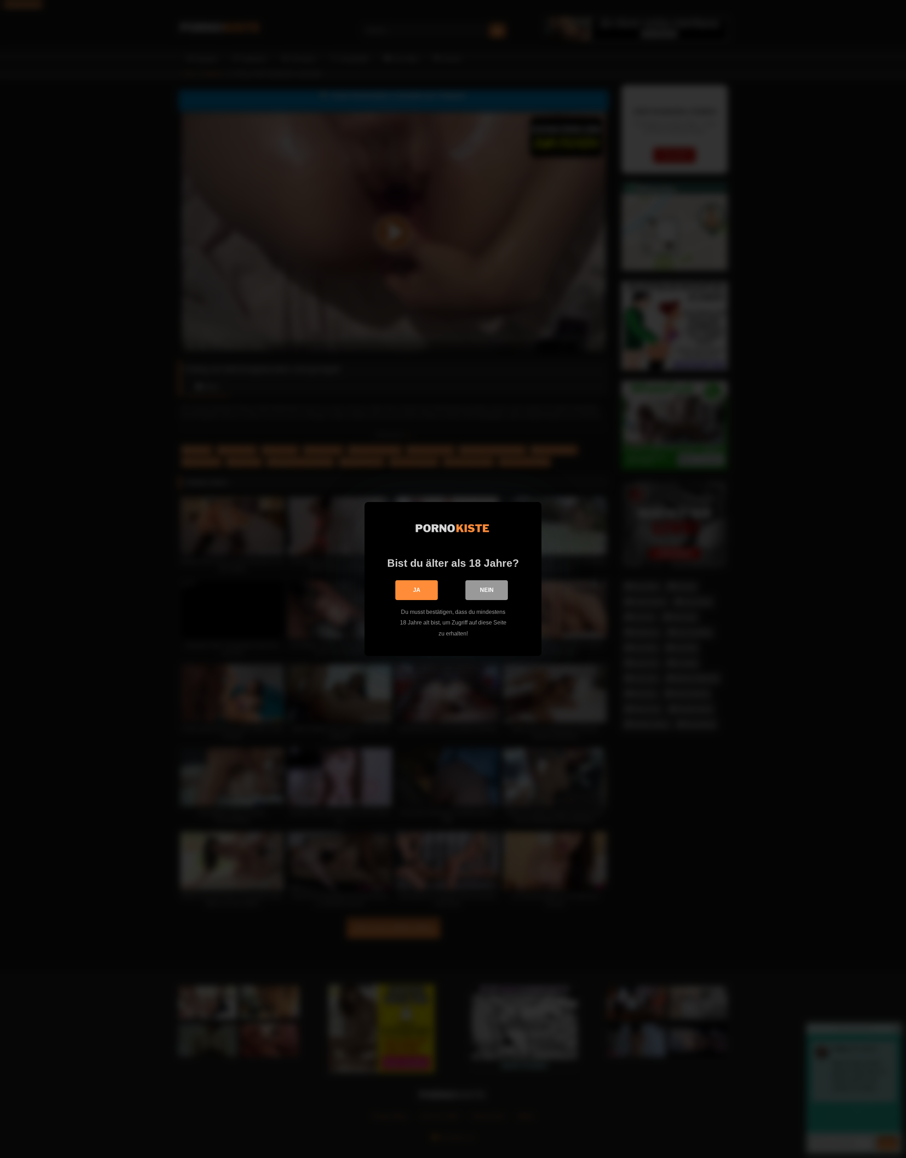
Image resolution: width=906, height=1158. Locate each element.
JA (416, 590)
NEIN (487, 590)
